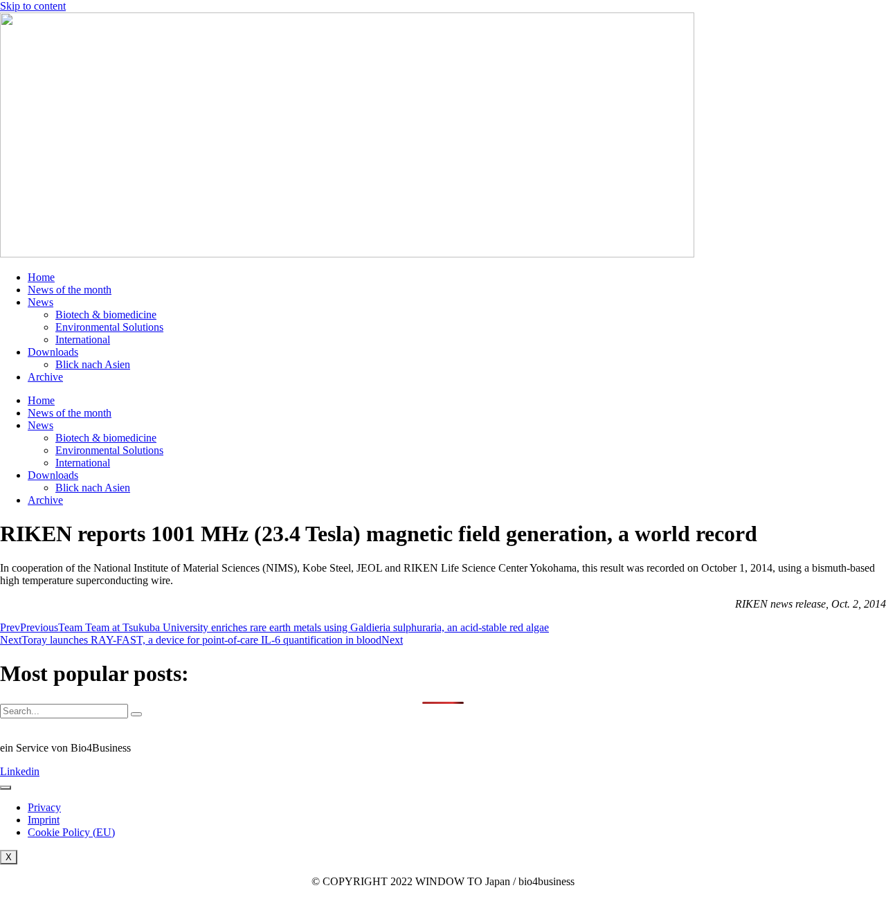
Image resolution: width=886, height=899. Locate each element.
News (40, 302)
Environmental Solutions (109, 327)
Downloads (53, 352)
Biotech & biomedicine (105, 314)
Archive (45, 377)
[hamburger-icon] (5, 788)
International (82, 339)
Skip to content (33, 6)
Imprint (44, 820)
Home (41, 277)
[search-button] (136, 714)
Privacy (44, 807)
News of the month (69, 290)
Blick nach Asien (92, 364)
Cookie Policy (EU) (71, 832)
